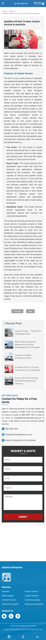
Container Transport (9, 600)
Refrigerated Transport (10, 604)
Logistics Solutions (32, 596)
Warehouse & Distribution (34, 604)
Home (4, 11)
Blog (11, 11)
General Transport (31, 591)
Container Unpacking (32, 600)
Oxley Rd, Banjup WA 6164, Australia (20, 440)
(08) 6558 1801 (22, 3)
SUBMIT (23, 516)
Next (30, 311)
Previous (17, 311)
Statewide (5, 591)
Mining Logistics (8, 596)
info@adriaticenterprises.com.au (18, 434)
